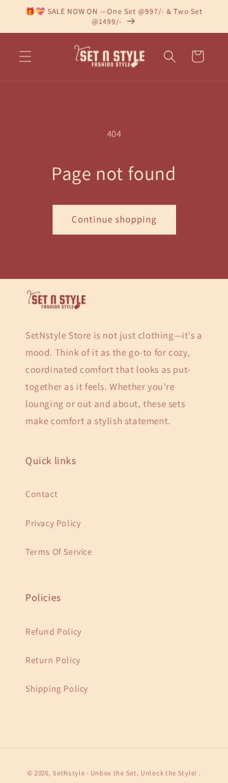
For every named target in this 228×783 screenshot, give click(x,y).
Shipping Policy (56, 688)
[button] (25, 56)
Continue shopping (114, 219)
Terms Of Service (58, 551)
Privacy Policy (52, 523)
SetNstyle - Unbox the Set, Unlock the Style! (125, 772)
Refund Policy (53, 631)
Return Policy (52, 660)
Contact (41, 494)
